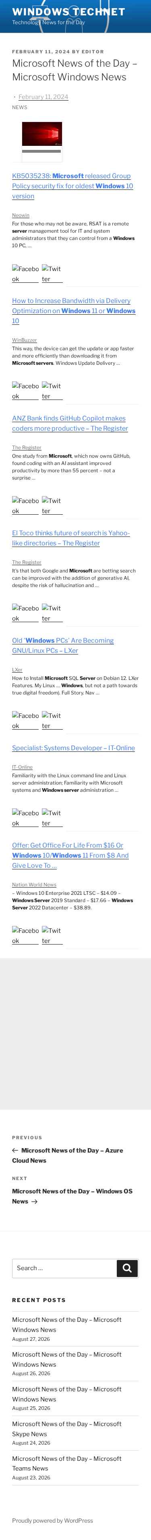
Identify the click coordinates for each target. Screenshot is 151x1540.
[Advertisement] (75, 1034)
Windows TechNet (69, 12)
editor (93, 52)
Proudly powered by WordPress (52, 1520)
